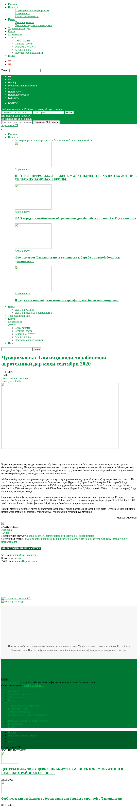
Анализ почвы (23, 49)
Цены (11, 19)
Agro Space (14, 691)
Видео (11, 55)
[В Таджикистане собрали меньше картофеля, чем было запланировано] (33, 290)
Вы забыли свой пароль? (15, 115)
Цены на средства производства (33, 25)
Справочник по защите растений (27, 714)
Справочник (15, 34)
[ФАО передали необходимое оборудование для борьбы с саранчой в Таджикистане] (33, 208)
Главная (12, 4)
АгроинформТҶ (10, 682)
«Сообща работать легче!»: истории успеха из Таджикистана (59, 535)
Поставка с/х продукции (29, 52)
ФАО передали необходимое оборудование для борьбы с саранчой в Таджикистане (75, 218)
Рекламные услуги (25, 46)
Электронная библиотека (22, 697)
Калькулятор (15, 723)
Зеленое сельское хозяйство (24, 705)
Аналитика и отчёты (27, 16)
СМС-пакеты (22, 40)
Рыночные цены (17, 708)
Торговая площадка (19, 28)
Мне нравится (28, 555)
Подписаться (29, 561)
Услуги (12, 37)
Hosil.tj (12, 82)
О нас (11, 88)
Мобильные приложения (22, 85)
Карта (11, 31)
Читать (17, 558)
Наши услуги (15, 91)
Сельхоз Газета (23, 43)
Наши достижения (18, 94)
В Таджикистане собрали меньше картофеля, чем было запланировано (67, 300)
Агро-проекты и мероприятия (32, 10)
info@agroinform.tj (34, 685)
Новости (13, 7)
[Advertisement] (40, 454)
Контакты (13, 97)
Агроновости (22, 13)
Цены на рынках (24, 22)
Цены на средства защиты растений (28, 720)
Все (17, 140)
